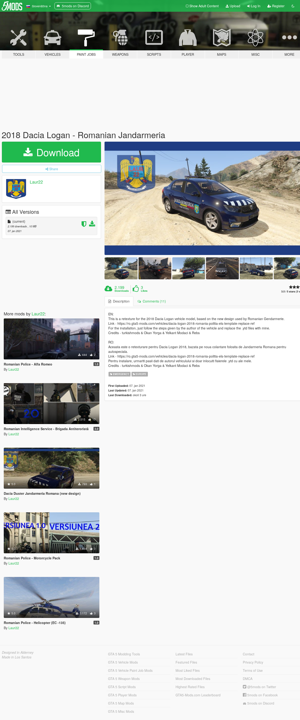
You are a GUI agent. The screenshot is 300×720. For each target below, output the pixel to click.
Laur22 (36, 182)
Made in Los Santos (16, 657)
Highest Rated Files (190, 686)
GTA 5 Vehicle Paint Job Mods (130, 670)
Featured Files (186, 662)
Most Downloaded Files (193, 678)
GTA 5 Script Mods (122, 686)
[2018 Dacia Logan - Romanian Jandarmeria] (121, 268)
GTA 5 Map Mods (121, 703)
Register (278, 6)
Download (56, 152)
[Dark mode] (293, 6)
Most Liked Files (188, 670)
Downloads (122, 290)
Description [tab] (120, 301)
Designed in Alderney (18, 652)
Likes (144, 290)
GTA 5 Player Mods (122, 695)
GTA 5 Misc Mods (121, 711)
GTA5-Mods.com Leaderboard (198, 695)
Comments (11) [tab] (153, 301)
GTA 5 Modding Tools (124, 654)
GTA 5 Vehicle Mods (123, 662)
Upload (234, 6)
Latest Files (184, 654)
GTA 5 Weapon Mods (124, 678)
